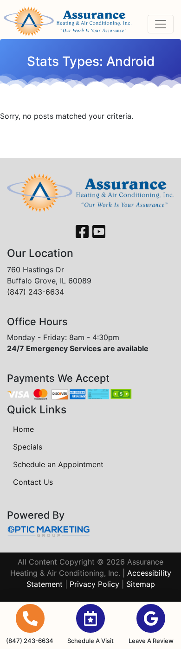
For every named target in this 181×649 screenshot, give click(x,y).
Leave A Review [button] (151, 640)
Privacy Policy (94, 584)
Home (23, 429)
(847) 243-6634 (35, 291)
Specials (27, 446)
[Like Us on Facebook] (82, 232)
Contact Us (33, 482)
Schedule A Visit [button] (90, 640)
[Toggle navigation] (161, 24)
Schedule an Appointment (58, 464)
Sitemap (140, 584)
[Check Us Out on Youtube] (98, 232)
